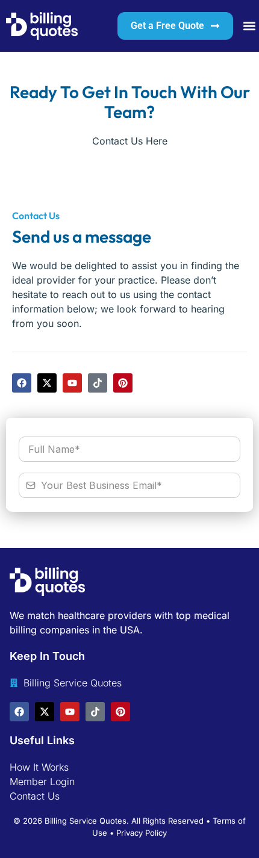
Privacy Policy (141, 833)
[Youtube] (72, 383)
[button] (249, 26)
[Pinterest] (123, 383)
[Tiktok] (97, 383)
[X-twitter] (47, 383)
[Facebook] (21, 383)
